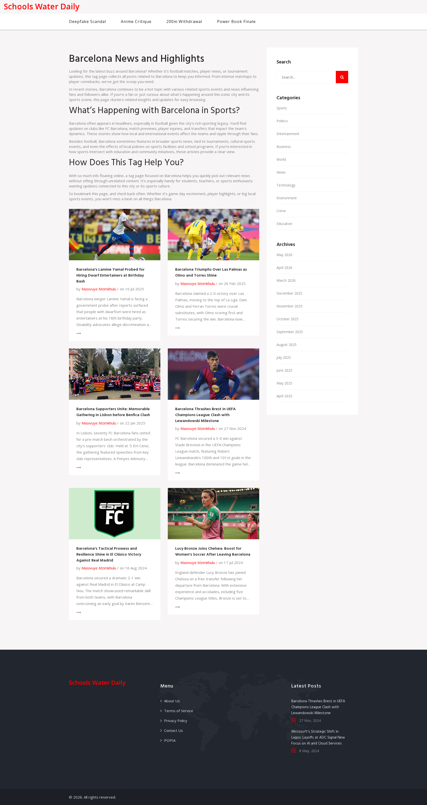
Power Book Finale (236, 21)
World (281, 159)
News (281, 172)
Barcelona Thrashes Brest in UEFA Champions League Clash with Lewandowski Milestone (205, 415)
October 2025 (288, 319)
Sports (282, 108)
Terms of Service (178, 710)
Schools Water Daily (41, 6)
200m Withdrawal (184, 21)
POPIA (169, 740)
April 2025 (284, 396)
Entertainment (288, 133)
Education (284, 223)
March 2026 (286, 280)
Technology (286, 185)
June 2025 (284, 370)
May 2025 (284, 383)
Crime (281, 210)
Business (284, 146)
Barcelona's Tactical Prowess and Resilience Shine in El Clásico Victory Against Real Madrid (108, 555)
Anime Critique (136, 21)
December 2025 (289, 293)
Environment (287, 198)
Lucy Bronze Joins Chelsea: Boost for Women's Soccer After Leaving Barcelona (212, 552)
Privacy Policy (175, 720)
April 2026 (284, 267)
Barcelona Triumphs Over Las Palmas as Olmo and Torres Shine (211, 273)
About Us (172, 700)
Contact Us (173, 730)
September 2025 (290, 331)
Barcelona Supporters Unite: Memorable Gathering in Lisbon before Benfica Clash (113, 412)
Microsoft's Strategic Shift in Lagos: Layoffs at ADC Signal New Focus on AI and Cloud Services (318, 737)
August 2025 (287, 344)
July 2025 (284, 357)
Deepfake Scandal (87, 21)
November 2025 (289, 306)
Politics (282, 121)
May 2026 (284, 254)
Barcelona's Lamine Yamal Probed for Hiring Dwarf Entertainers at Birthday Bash (110, 275)
